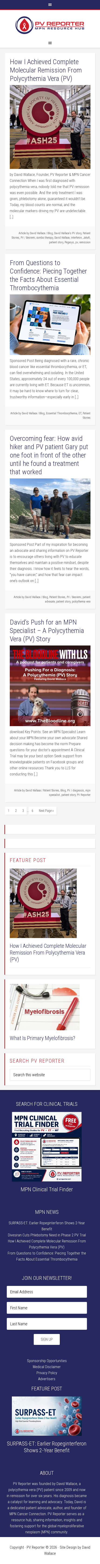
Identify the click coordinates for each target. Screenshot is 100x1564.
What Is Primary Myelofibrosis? (42, 1038)
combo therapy (45, 237)
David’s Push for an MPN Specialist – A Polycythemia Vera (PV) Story (47, 630)
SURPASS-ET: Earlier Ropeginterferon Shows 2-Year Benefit (47, 1447)
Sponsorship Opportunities (47, 1361)
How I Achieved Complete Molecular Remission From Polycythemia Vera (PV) (46, 70)
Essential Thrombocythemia (61, 413)
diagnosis (78, 790)
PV (22, 237)
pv (76, 242)
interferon (76, 237)
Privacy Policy (47, 1373)
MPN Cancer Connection (28, 1514)
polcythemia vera (81, 601)
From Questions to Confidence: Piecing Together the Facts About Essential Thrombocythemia (48, 275)
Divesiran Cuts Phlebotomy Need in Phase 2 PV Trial (47, 1235)
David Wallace (62, 237)
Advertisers (46, 1379)
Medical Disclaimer (47, 1367)
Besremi (30, 237)
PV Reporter (50, 25)
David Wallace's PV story (67, 233)
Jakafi (86, 237)
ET (80, 413)
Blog (50, 233)
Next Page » (46, 811)
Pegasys (69, 242)
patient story (56, 242)
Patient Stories (57, 597)
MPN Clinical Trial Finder (47, 1189)
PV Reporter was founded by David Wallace (45, 1484)
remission (84, 242)
